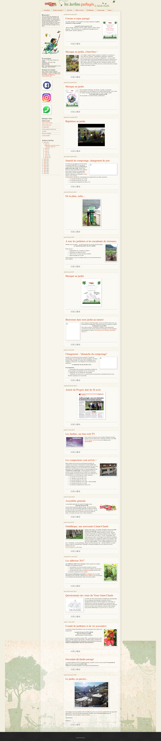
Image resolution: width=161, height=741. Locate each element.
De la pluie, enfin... (75, 196)
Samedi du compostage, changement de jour (87, 160)
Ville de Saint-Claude (47, 122)
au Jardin (102, 535)
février (46, 156)
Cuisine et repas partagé (77, 18)
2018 (45, 170)
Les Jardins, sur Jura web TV (80, 433)
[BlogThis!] (73, 44)
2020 (45, 167)
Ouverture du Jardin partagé (79, 659)
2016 (45, 173)
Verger (110, 10)
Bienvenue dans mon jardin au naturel (84, 319)
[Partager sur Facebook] (77, 44)
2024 (45, 160)
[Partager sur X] (75, 44)
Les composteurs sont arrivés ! (80, 460)
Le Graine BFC (45, 127)
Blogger (83, 737)
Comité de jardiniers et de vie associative (85, 625)
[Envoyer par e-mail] (71, 44)
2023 (45, 162)
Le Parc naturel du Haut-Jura (49, 129)
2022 (45, 163)
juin (46, 149)
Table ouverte (79, 10)
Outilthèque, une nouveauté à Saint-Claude (86, 526)
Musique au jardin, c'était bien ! (81, 51)
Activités (69, 10)
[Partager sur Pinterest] (79, 44)
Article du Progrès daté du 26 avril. (83, 389)
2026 (45, 142)
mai (46, 151)
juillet (46, 148)
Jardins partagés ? (58, 10)
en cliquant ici (90, 574)
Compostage (100, 10)
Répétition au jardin (75, 121)
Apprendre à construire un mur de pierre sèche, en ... (52, 146)
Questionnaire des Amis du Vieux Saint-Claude (89, 595)
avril (46, 153)
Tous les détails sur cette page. (73, 547)
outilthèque (86, 570)
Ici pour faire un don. (47, 76)
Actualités (47, 10)
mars (46, 154)
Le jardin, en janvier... (76, 678)
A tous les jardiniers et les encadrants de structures (90, 241)
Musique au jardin (74, 86)
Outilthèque (90, 10)
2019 (45, 168)
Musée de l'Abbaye (46, 133)
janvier (46, 157)
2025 (45, 159)
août (46, 144)
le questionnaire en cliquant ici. (106, 607)
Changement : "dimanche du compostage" (86, 353)
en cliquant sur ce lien (92, 440)
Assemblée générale (75, 500)
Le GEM (44, 131)
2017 (45, 171)
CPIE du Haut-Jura (46, 125)
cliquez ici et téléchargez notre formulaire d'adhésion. (51, 74)
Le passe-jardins (46, 135)
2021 (45, 165)
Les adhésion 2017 (74, 560)
